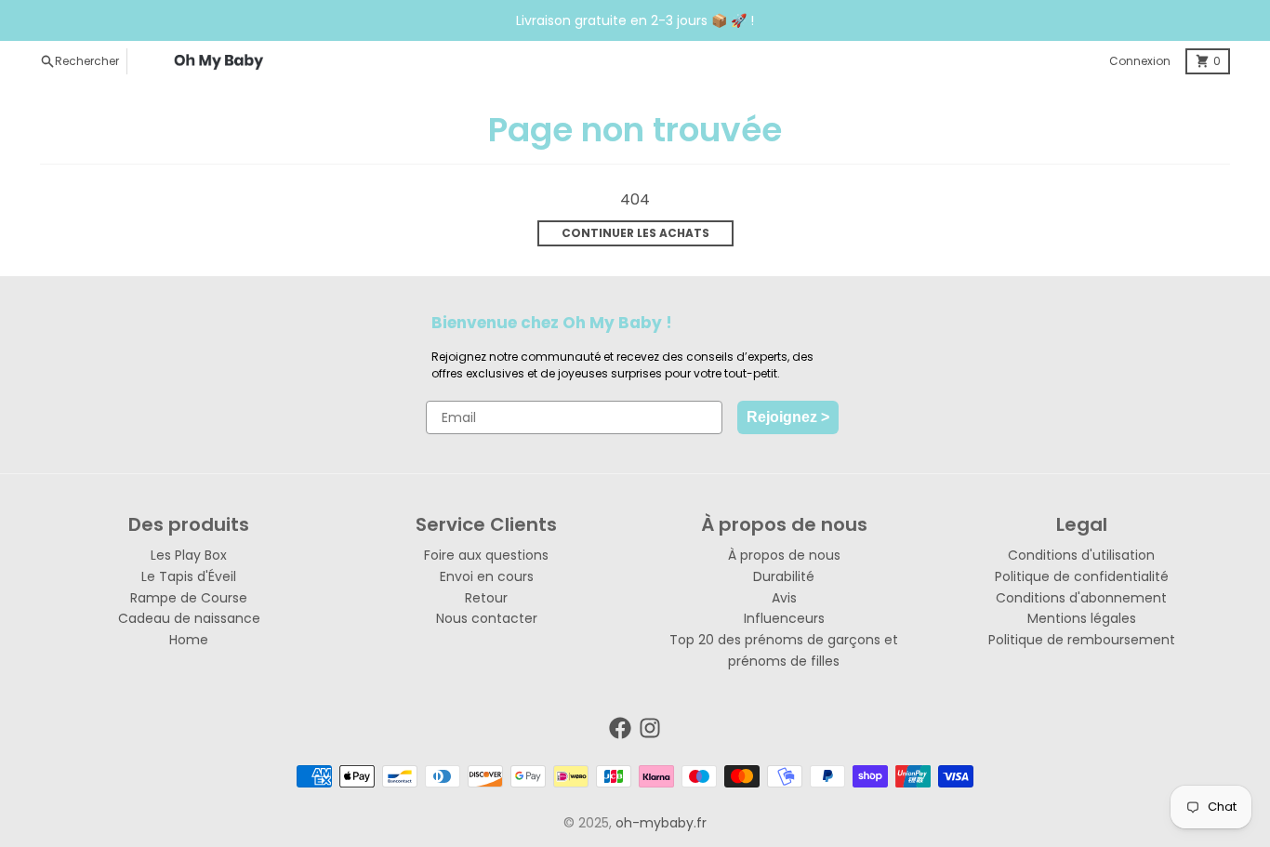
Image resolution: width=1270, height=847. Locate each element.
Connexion (1140, 61)
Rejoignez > (788, 417)
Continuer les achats (635, 233)
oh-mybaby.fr (661, 823)
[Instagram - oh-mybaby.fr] (650, 728)
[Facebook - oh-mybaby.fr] (620, 728)
